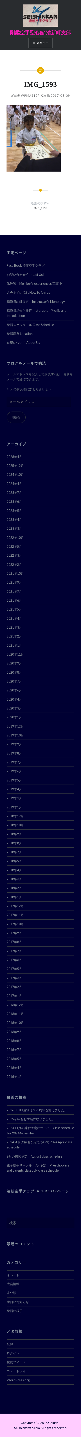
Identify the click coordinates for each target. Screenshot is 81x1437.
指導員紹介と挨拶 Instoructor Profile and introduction (36, 313)
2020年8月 (14, 672)
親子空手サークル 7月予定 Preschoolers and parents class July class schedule (38, 1167)
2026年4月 (14, 457)
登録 (10, 1344)
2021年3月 (14, 627)
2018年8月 (14, 843)
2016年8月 (14, 1041)
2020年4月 (14, 699)
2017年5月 (14, 969)
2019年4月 (14, 789)
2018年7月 (14, 852)
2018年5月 (14, 861)
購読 (16, 417)
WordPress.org (18, 1380)
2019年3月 (14, 798)
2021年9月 (14, 582)
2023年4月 (14, 519)
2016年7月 (14, 1050)
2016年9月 (14, 1032)
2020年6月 (14, 690)
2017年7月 (14, 951)
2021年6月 (14, 600)
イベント (13, 1275)
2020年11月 (15, 654)
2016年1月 (14, 1076)
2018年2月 (14, 888)
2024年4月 (14, 484)
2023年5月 (14, 510)
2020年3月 (14, 708)
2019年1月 (14, 807)
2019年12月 (15, 726)
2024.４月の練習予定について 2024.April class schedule (39, 1144)
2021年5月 (14, 609)
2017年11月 (15, 915)
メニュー (42, 43)
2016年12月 (15, 1005)
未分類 (11, 1293)
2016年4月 (14, 1068)
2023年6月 (14, 501)
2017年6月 (14, 960)
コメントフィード (19, 1371)
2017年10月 (15, 924)
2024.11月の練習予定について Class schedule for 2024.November (40, 1130)
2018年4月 (14, 870)
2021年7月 (14, 591)
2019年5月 (14, 780)
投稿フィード (16, 1362)
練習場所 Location (20, 334)
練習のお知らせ (18, 1302)
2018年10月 (15, 825)
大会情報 (13, 1284)
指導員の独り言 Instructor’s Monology (36, 301)
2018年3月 (14, 879)
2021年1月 (14, 645)
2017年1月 (14, 996)
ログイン (13, 1353)
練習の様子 (14, 1311)
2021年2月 (14, 636)
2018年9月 (14, 834)
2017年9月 (14, 933)
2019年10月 (15, 735)
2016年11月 (15, 1014)
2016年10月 (15, 1023)
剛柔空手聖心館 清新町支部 (40, 32)
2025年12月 (15, 465)
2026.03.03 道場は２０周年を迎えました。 (37, 1110)
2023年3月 (14, 528)
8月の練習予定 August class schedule (34, 1156)
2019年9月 (14, 744)
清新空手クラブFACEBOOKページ (38, 1191)
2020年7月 (14, 681)
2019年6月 (14, 771)
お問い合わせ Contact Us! (25, 275)
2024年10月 (15, 474)
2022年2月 (14, 564)
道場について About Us (23, 342)
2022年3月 (14, 555)
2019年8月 (14, 753)
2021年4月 (14, 618)
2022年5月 (14, 546)
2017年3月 (14, 978)
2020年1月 (14, 717)
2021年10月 (15, 573)
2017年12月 (15, 906)
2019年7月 (14, 762)
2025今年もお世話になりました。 (31, 1119)
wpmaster (30, 95)
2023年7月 (14, 492)
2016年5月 (14, 1059)
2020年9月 (14, 663)
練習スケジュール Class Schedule (30, 325)
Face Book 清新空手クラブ (26, 265)
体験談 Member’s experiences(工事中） (36, 283)
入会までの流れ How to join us (28, 292)
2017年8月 (14, 942)
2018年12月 (15, 816)
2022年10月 (15, 537)
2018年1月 (14, 897)
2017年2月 (14, 987)
